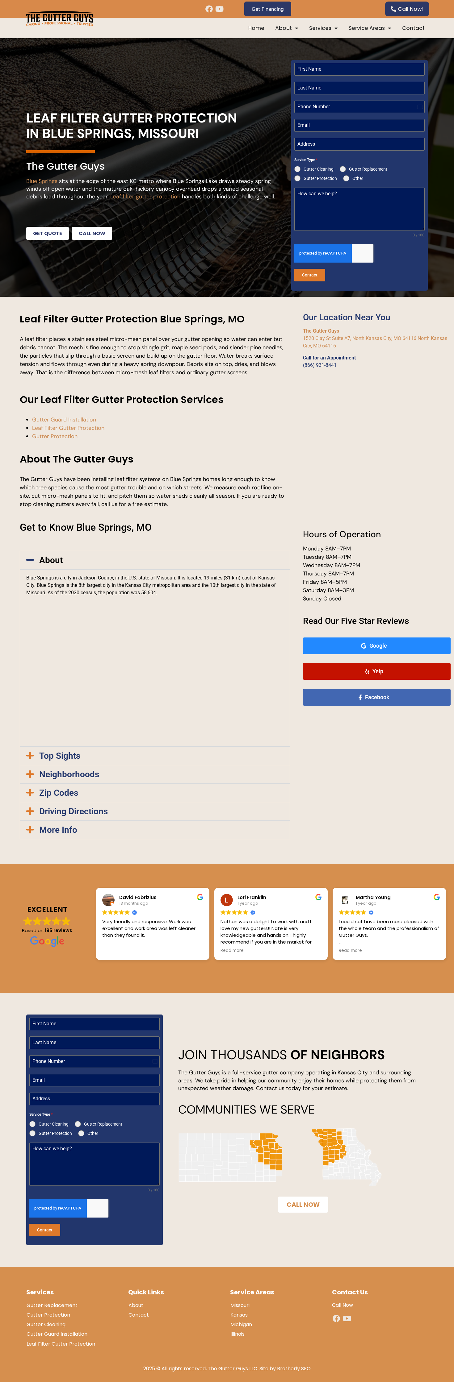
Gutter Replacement (52, 1305)
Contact (413, 28)
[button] (155, 560)
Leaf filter (122, 196)
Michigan (241, 1324)
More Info (58, 830)
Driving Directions (73, 811)
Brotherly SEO (294, 1368)
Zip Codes (58, 793)
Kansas (239, 1315)
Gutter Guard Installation (64, 419)
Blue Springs (41, 181)
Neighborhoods (69, 774)
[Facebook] (208, 9)
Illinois (237, 1334)
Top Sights (59, 756)
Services (320, 28)
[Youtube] (219, 9)
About (283, 28)
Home (256, 28)
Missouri (240, 1305)
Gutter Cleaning (46, 1324)
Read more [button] (232, 950)
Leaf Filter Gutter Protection (68, 428)
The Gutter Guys (321, 331)
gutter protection (158, 196)
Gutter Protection (55, 436)
